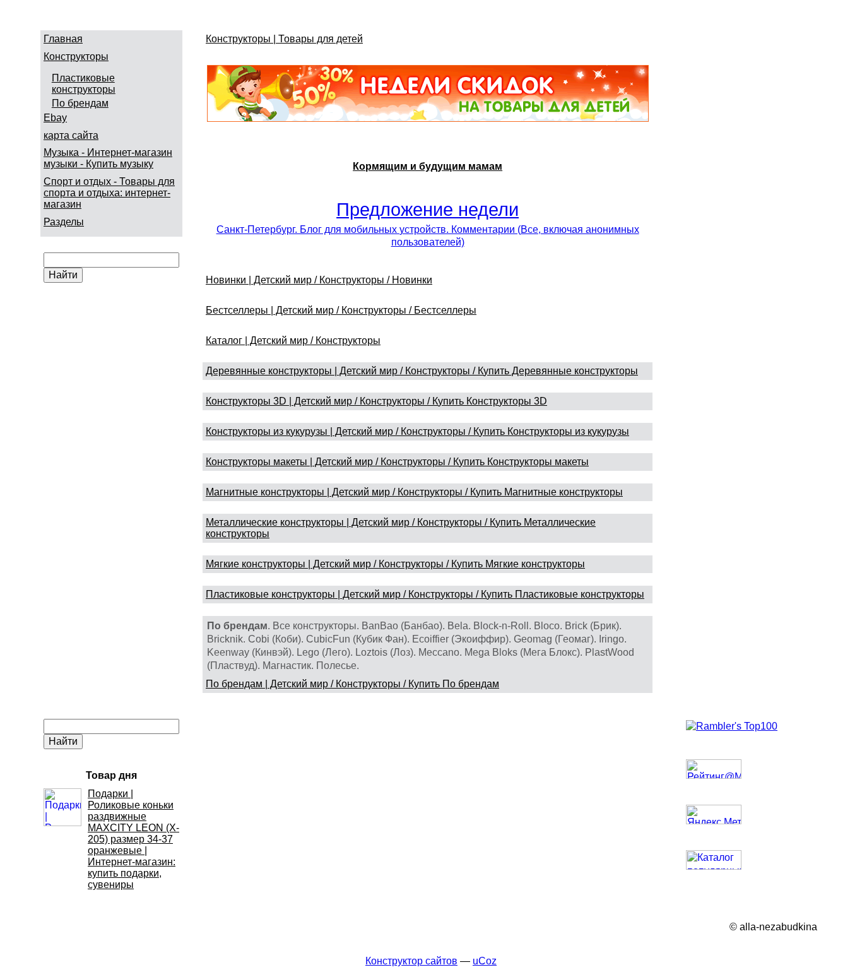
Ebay (55, 117)
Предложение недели (427, 209)
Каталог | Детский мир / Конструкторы (293, 340)
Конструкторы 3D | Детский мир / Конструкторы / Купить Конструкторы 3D (376, 401)
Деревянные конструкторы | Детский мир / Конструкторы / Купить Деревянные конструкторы (422, 370)
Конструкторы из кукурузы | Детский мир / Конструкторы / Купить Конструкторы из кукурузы (417, 431)
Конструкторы (76, 56)
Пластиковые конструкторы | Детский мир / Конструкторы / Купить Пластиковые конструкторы (425, 594)
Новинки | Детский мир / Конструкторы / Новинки (319, 280)
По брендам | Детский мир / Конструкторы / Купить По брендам (352, 683)
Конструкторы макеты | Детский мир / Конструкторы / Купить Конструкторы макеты (397, 461)
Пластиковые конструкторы (83, 84)
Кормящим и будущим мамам (427, 166)
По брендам (80, 103)
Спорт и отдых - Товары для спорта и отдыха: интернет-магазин (109, 193)
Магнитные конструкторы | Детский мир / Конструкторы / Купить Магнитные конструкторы (414, 492)
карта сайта (71, 135)
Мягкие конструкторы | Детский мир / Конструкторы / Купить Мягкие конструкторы (395, 564)
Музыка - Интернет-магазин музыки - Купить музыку (108, 158)
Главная (63, 38)
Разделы (64, 221)
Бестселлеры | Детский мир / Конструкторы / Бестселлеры (341, 310)
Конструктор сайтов (411, 961)
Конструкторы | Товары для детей (284, 38)
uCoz (485, 961)
